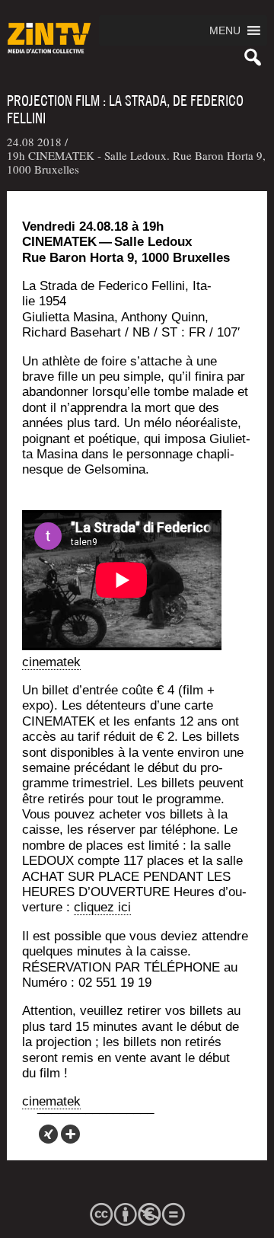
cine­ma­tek (51, 662)
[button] (225, 30)
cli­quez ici (102, 907)
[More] (70, 1134)
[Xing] (48, 1134)
